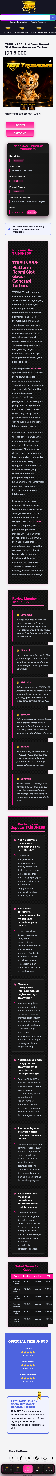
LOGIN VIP (20, 125)
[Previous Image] (5, 82)
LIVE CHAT (49, 1470)
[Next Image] (51, 82)
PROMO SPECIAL (7, 1470)
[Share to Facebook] (20, 1458)
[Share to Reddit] (44, 1458)
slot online (35, 521)
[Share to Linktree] (28, 1458)
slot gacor (36, 368)
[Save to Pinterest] (36, 1458)
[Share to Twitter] (12, 1458)
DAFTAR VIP (20, 133)
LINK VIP (38, 1470)
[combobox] (25, 17)
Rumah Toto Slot (28, 1475)
